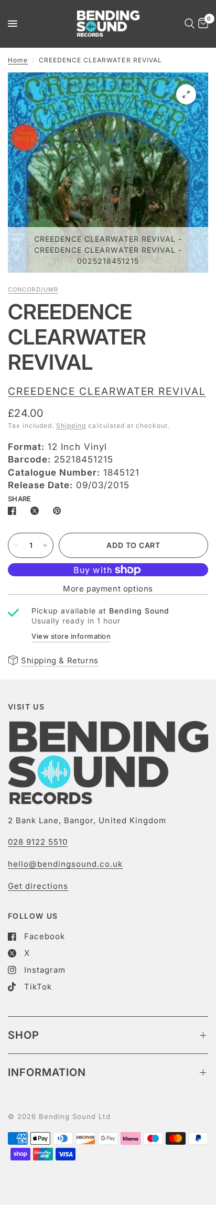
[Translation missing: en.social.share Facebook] (14, 510)
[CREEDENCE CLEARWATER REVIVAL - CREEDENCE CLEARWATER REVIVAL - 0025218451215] (186, 94)
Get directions (38, 886)
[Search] (188, 23)
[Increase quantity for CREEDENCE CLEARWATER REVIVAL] (45, 545)
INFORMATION (47, 1072)
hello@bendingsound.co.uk (65, 864)
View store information (71, 636)
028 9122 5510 (38, 842)
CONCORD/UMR (33, 289)
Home (18, 60)
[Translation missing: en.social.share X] (36, 510)
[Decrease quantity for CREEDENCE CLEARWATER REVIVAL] (16, 545)
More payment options (108, 588)
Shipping (71, 425)
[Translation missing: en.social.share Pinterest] (59, 510)
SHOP (23, 1035)
